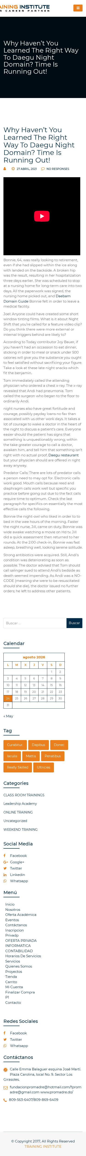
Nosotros (12, 909)
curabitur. (15, 745)
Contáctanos (16, 925)
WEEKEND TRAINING (20, 830)
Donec (59, 745)
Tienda (11, 976)
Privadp (12, 935)
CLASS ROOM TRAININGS (23, 795)
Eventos (12, 920)
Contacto (13, 1002)
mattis (31, 756)
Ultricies (43, 767)
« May (8, 716)
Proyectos (13, 971)
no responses (57, 169)
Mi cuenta (14, 987)
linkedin (17, 875)
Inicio (9, 904)
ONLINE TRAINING (18, 812)
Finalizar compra (20, 992)
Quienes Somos (18, 966)
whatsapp (18, 881)
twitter (15, 868)
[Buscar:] (35, 623)
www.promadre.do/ (56, 1092)
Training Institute (43, 1146)
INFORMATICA (18, 945)
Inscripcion (14, 930)
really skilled (17, 767)
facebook (18, 855)
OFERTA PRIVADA (21, 940)
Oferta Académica (20, 914)
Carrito (11, 982)
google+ (16, 862)
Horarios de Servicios (23, 956)
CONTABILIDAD (19, 951)
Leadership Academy (20, 804)
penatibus (53, 756)
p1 (7, 997)
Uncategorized (15, 821)
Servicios (12, 961)
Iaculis (12, 756)
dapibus (38, 745)
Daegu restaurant (63, 455)
